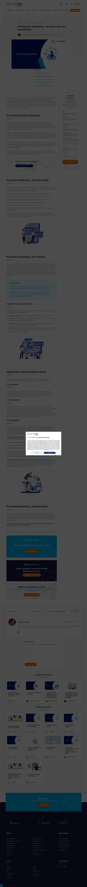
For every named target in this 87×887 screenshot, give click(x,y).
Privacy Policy (57, 449)
